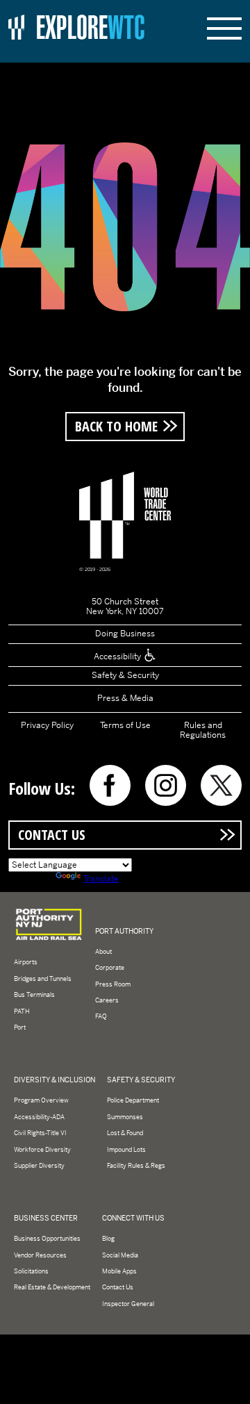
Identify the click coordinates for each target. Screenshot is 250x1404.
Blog (108, 1238)
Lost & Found (125, 1133)
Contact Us (51, 834)
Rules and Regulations (203, 730)
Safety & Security (125, 675)
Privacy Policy (47, 725)
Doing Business (125, 633)
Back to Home (116, 426)
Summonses (125, 1117)
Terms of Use (125, 725)
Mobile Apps (119, 1271)
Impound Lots (126, 1150)
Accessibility (118, 656)
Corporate (109, 968)
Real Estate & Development (52, 1287)
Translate (101, 878)
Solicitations (31, 1271)
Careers (107, 1000)
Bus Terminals (34, 995)
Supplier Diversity (39, 1166)
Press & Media (125, 698)
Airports (26, 962)
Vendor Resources (40, 1255)
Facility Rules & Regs (136, 1166)
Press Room (113, 984)
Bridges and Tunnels (43, 979)
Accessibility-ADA (39, 1117)
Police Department (133, 1100)
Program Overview (41, 1100)
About (103, 952)
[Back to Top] (229, 1383)
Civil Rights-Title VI (40, 1133)
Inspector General (128, 1304)
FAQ (101, 1016)
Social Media (120, 1255)
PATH (22, 1011)
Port (20, 1027)
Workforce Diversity (42, 1150)
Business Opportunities (47, 1238)
